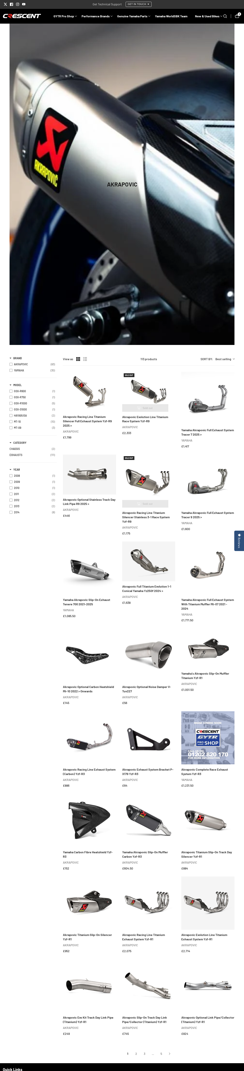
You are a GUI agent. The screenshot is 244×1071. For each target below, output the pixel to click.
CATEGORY (19, 442)
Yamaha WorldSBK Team (171, 16)
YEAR (16, 469)
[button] (64, 16)
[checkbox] (32, 364)
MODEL (17, 385)
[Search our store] (227, 16)
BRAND (17, 358)
